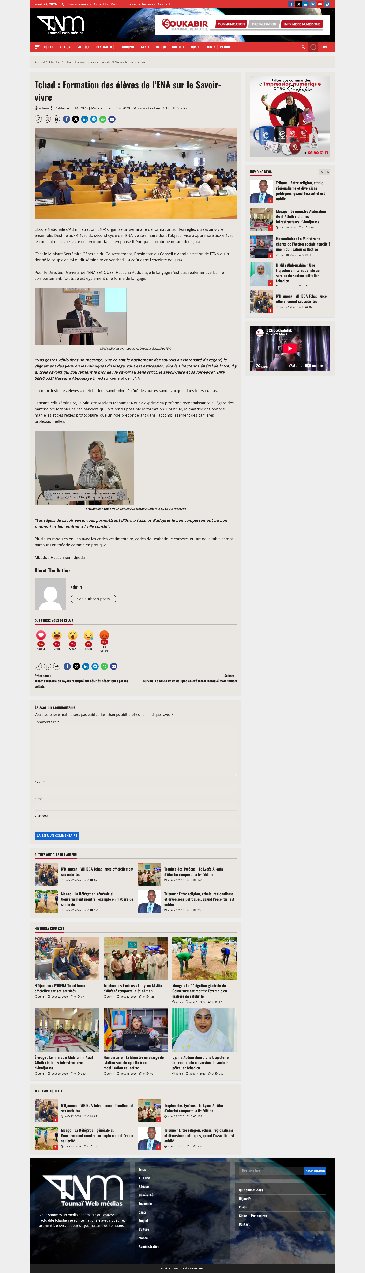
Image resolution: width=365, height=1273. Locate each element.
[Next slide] (327, 172)
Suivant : (190, 678)
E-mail (41, 798)
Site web (41, 815)
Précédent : (81, 681)
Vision (116, 4)
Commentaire (47, 722)
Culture (178, 46)
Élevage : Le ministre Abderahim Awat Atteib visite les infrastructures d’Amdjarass (64, 1062)
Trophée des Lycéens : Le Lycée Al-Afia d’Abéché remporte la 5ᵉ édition (149, 874)
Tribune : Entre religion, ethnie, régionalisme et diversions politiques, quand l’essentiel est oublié (149, 901)
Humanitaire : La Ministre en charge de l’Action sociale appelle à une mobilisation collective (134, 1062)
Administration (218, 46)
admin (44, 108)
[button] (37, 47)
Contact (164, 4)
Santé (145, 46)
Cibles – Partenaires (139, 4)
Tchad (48, 46)
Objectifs (101, 4)
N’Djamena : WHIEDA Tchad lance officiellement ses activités (46, 874)
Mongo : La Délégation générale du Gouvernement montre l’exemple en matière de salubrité (46, 901)
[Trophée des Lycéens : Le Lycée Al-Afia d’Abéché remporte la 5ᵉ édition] (136, 958)
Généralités (105, 46)
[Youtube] (320, 4)
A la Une (66, 46)
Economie (128, 46)
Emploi (161, 46)
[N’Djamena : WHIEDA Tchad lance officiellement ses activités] (67, 958)
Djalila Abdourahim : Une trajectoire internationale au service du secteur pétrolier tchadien (200, 1062)
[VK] (313, 4)
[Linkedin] (305, 4)
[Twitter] (298, 4)
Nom (40, 782)
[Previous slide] (322, 172)
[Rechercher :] (271, 1171)
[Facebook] (291, 4)
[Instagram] (327, 4)
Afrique (84, 46)
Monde (195, 46)
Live (324, 46)
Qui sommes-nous (76, 4)
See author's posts (93, 598)
